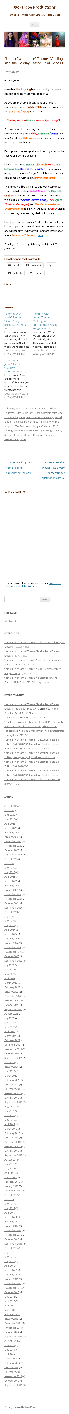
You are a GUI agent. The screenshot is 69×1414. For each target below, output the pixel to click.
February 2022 (12, 1040)
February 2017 (12, 1221)
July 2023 (9, 965)
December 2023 (12, 947)
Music (22, 417)
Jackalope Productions (34, 7)
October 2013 (11, 1380)
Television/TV (46, 421)
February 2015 (12, 1314)
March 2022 (10, 1035)
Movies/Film (11, 417)
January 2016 (11, 1279)
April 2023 (9, 978)
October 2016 (11, 1239)
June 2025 (9, 867)
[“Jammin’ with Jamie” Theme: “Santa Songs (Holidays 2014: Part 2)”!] (18, 334)
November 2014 (13, 1327)
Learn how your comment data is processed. (32, 585)
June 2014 (9, 1345)
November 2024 (13, 898)
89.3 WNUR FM (39, 408)
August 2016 (11, 1248)
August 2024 (11, 912)
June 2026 (9, 814)
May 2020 (9, 1071)
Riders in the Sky (29, 421)
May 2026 (9, 819)
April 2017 (9, 1212)
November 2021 (13, 1049)
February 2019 (12, 1133)
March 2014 (10, 1358)
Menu (34, 24)
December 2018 (12, 1142)
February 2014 (12, 1363)
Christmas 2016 (49, 426)
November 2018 (13, 1146)
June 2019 (9, 1115)
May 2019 (9, 1119)
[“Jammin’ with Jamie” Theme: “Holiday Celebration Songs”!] (18, 379)
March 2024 (10, 934)
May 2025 (9, 872)
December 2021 (12, 1044)
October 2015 (11, 1292)
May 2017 (9, 1208)
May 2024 (9, 925)
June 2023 (9, 969)
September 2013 (13, 1385)
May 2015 (9, 1301)
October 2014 (11, 1332)
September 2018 (13, 1155)
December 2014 (12, 1323)
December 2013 (12, 1371)
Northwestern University (40, 417)
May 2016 (9, 1261)
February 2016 (12, 1274)
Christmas (9, 412)
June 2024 (9, 921)
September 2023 (13, 960)
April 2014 (9, 1354)
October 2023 (11, 956)
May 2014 (9, 1349)
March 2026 (10, 828)
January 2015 (11, 1318)
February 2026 (12, 832)
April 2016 (9, 1265)
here (40, 235)
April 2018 (9, 1173)
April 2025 (9, 876)
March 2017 (10, 1217)
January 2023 (11, 991)
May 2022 (9, 1027)
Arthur (52, 408)
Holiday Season (33, 412)
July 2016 (9, 1252)
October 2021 (11, 1053)
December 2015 (12, 1283)
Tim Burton (21, 426)
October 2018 (11, 1150)
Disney (20, 412)
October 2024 (11, 903)
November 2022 (13, 1000)
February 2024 (12, 938)
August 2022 (11, 1013)
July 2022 (9, 1018)
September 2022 (13, 1009)
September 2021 (13, 1058)
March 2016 (10, 1270)
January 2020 (11, 1084)
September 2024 (13, 907)
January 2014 (11, 1367)
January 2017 (11, 1226)
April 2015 (9, 1305)
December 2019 (12, 1089)
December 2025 (12, 841)
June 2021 (9, 1062)
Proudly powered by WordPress (20, 1407)
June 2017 (9, 1203)
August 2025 (11, 859)
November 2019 (13, 1093)
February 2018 (12, 1181)
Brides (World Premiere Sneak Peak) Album (27, 748)
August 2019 (11, 1106)
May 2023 (9, 974)
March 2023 (10, 982)
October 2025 (11, 850)
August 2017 (11, 1195)
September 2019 (13, 1102)
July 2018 (9, 1164)
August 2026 (11, 806)
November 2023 (13, 951)
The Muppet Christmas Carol (34, 435)
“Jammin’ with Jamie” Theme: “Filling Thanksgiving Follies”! (18, 468)
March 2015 (10, 1310)
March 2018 (10, 1177)
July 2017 (9, 1199)
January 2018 (11, 1186)
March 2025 (10, 881)
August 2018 (11, 1159)
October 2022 (11, 1005)
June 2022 (9, 1022)
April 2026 (9, 823)
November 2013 (13, 1376)
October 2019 (11, 1097)
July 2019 (9, 1111)
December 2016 (12, 1230)
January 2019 (11, 1137)
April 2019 (9, 1124)
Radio (16, 421)
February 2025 (12, 885)
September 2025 (13, 854)
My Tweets (10, 621)
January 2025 (11, 890)
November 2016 (13, 1234)
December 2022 (12, 996)
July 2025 (9, 863)
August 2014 (11, 1341)
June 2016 (9, 1257)
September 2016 (13, 1243)
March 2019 (10, 1128)
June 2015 (9, 1296)
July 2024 (9, 916)
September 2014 (13, 1336)
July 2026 (9, 810)
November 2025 (13, 845)
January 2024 (11, 943)
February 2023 (12, 987)
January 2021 (11, 1066)
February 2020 (12, 1080)
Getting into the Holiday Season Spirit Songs (28, 430)
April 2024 (9, 929)
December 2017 (12, 1190)
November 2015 (13, 1287)
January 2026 (11, 837)
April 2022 (9, 1031)
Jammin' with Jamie (53, 412)
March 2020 (10, 1075)
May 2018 (9, 1168)
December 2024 (12, 894)
